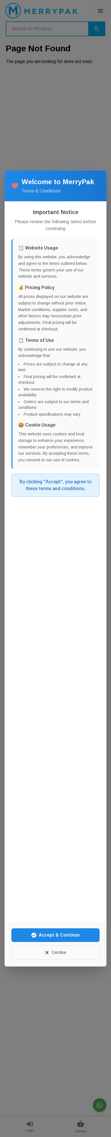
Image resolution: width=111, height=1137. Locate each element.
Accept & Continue (59, 935)
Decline (59, 952)
